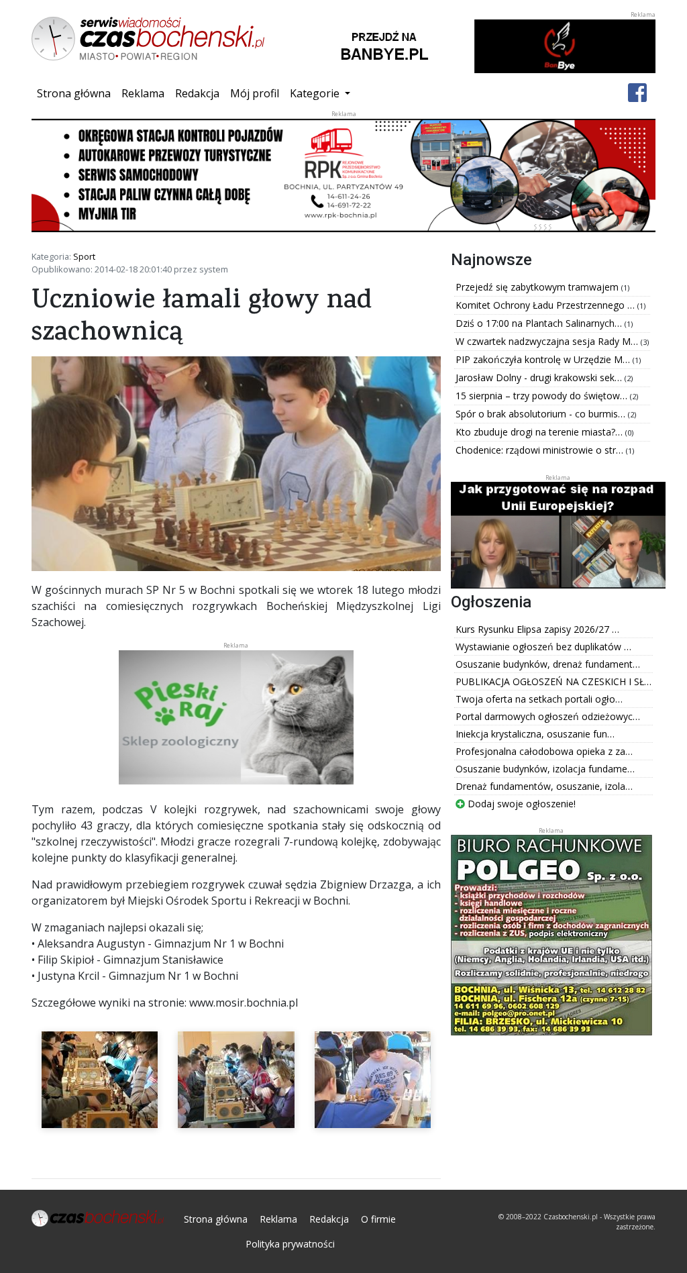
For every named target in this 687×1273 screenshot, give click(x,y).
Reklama (142, 93)
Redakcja (197, 93)
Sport (84, 256)
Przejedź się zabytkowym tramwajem (538, 287)
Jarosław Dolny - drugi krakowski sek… (540, 377)
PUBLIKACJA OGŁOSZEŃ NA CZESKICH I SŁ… (553, 681)
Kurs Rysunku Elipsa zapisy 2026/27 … (537, 629)
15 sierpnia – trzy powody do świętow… (543, 395)
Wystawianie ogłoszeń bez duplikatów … (543, 646)
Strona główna (76, 93)
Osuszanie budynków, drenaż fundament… (548, 664)
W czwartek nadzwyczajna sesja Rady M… (548, 341)
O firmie (378, 1219)
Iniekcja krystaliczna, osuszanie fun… (535, 733)
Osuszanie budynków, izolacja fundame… (545, 768)
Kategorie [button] (316, 93)
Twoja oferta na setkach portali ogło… (539, 699)
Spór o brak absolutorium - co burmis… (542, 413)
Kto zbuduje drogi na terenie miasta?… (540, 431)
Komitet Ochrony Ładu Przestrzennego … (546, 305)
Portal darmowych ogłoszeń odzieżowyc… (548, 716)
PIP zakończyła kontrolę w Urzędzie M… (544, 359)
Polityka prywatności (290, 1243)
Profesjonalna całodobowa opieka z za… (544, 751)
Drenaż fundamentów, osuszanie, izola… (544, 786)
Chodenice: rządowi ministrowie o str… (541, 450)
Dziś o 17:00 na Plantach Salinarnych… (540, 323)
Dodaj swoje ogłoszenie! (520, 803)
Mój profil (254, 93)
